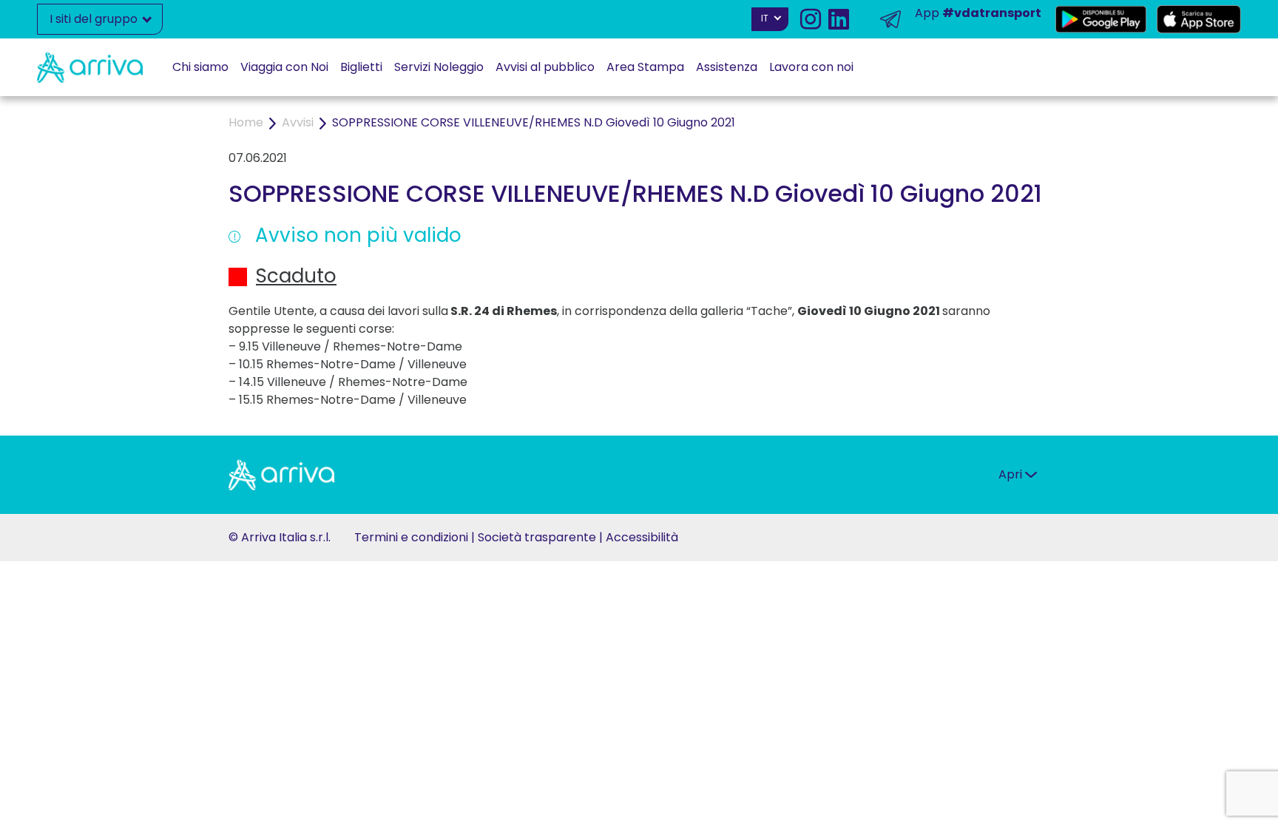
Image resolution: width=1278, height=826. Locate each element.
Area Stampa (645, 66)
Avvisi (298, 122)
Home (246, 122)
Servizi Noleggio (439, 66)
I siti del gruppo (95, 18)
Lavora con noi (811, 66)
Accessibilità (642, 537)
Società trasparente (537, 537)
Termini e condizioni (411, 537)
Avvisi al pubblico (545, 66)
